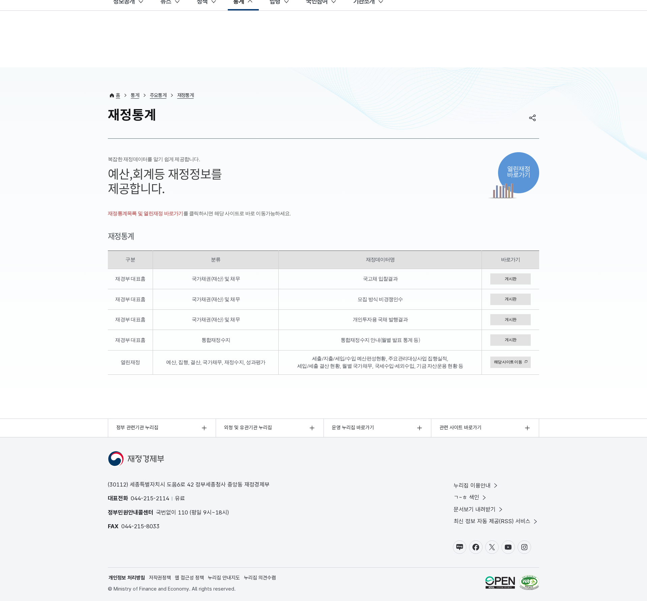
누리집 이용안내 (472, 485)
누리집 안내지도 (224, 578)
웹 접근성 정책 (189, 578)
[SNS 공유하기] (532, 118)
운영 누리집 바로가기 (353, 428)
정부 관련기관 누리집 (137, 428)
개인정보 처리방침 (127, 578)
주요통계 (158, 95)
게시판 (510, 278)
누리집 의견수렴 (260, 578)
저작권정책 (160, 578)
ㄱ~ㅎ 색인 (466, 497)
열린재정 (518, 171)
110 (183, 512)
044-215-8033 (140, 526)
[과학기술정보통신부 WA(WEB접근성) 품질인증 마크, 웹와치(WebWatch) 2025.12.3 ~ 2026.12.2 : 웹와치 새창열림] (529, 583)
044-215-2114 (150, 498)
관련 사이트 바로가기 (460, 428)
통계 (135, 95)
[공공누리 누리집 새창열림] (500, 583)
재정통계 (185, 95)
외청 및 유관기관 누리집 (248, 428)
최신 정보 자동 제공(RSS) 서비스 (492, 521)
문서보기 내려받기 (475, 509)
